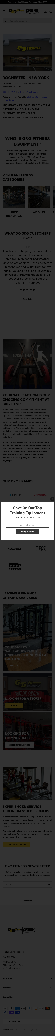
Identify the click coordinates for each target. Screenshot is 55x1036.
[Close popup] (52, 499)
